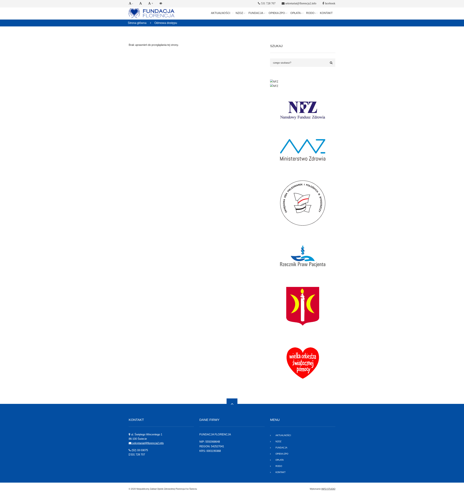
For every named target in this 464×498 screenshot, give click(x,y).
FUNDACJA (255, 12)
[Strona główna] (151, 13)
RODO (310, 12)
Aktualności (220, 12)
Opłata (295, 12)
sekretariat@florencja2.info (147, 443)
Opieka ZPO (277, 12)
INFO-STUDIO (328, 489)
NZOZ (239, 12)
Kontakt (326, 12)
